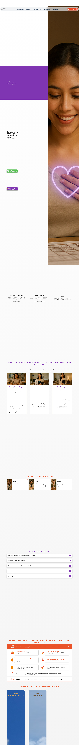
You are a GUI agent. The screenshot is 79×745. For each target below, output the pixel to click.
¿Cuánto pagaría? (72, 9)
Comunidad (56, 9)
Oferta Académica (20, 9)
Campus (28, 9)
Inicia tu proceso (38, 9)
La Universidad (47, 9)
